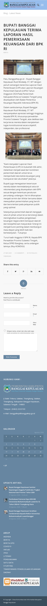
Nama (35, 307)
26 (18, 456)
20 (23, 452)
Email (35, 315)
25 (12, 456)
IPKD (5, 553)
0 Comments (19, 253)
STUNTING (8, 566)
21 (29, 452)
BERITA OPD (8, 543)
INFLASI (6, 549)
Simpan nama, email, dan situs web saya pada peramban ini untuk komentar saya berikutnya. (20, 333)
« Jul (5, 465)
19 (18, 452)
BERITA (5, 53)
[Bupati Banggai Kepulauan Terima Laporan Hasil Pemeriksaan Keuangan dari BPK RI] (23, 67)
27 (23, 456)
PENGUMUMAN (10, 559)
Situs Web (34, 323)
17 (6, 452)
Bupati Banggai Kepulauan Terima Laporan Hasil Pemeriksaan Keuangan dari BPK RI (23, 37)
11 (12, 448)
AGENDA (7, 536)
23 (40, 452)
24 (6, 456)
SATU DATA (8, 562)
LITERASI (7, 556)
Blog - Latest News (12, 13)
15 (35, 448)
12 (18, 448)
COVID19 (7, 546)
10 (6, 448)
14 (29, 448)
